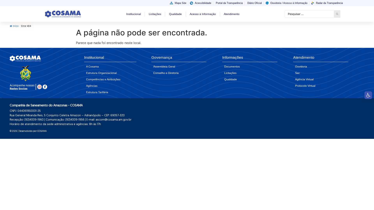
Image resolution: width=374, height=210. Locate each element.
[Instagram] (39, 87)
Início (16, 26)
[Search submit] (337, 14)
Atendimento (231, 14)
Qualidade (175, 14)
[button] (368, 95)
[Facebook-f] (45, 87)
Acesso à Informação (203, 14)
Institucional (133, 14)
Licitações (155, 14)
